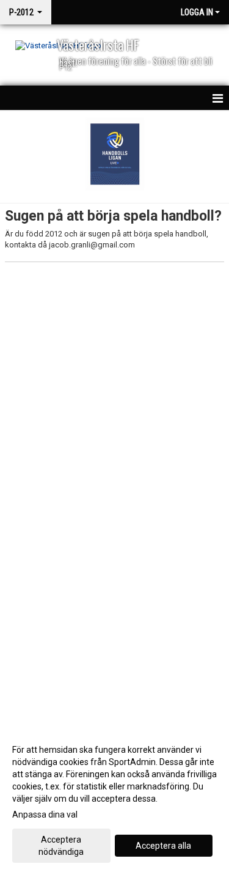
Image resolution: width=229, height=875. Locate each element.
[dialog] (114, 800)
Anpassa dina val (45, 814)
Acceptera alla (163, 846)
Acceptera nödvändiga (61, 846)
